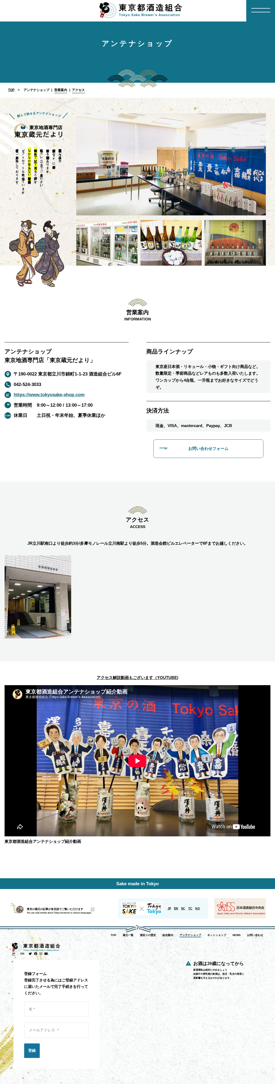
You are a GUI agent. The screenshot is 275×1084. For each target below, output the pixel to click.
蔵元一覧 (128, 935)
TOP (11, 90)
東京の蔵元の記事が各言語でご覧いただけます (55, 909)
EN (176, 908)
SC (183, 908)
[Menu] (260, 10)
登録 (32, 1050)
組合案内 (167, 935)
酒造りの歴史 (148, 935)
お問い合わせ (255, 935)
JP (169, 908)
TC (190, 908)
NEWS (237, 935)
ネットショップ (216, 935)
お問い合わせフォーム (208, 448)
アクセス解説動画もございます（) (137, 677)
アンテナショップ (190, 935)
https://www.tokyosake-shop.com (49, 394)
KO (197, 908)
